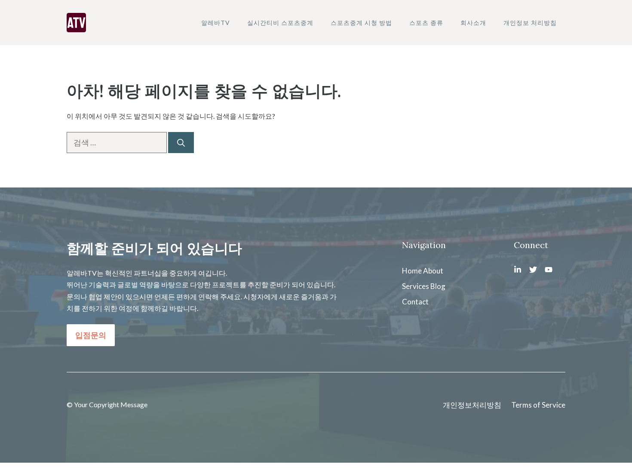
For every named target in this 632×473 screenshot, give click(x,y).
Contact (415, 301)
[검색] (181, 142)
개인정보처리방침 (472, 404)
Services (415, 286)
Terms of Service (538, 404)
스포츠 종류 (426, 22)
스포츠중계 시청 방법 (361, 22)
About (433, 270)
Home (412, 270)
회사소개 (473, 22)
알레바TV (215, 22)
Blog (437, 286)
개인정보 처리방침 (530, 22)
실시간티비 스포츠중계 (280, 22)
